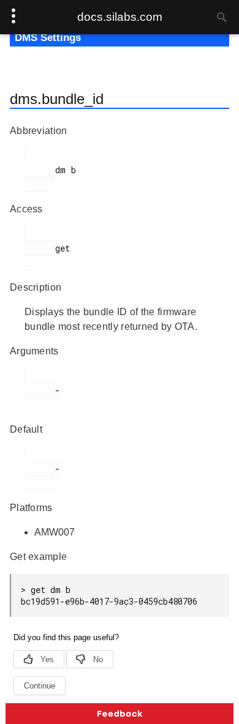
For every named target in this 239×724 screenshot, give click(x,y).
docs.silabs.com (119, 16)
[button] (119, 713)
